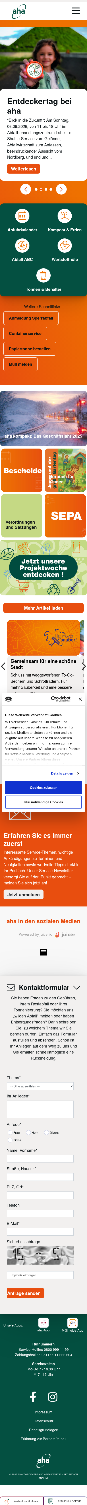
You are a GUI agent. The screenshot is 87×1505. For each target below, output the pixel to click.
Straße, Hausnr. (21, 1168)
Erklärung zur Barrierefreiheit (43, 1438)
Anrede (14, 1124)
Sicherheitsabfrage (23, 1241)
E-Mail (13, 1223)
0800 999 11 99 (56, 1349)
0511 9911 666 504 (56, 1354)
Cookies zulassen (43, 787)
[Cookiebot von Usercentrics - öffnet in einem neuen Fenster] (52, 699)
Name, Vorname (22, 1150)
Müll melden (20, 364)
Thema (14, 1077)
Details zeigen (62, 773)
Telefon (13, 1205)
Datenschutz (44, 1420)
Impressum (43, 1412)
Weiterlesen (23, 168)
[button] (25, 189)
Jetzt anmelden (23, 894)
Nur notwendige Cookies (43, 802)
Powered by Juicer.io (35, 934)
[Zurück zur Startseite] (19, 11)
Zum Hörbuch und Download (62, 491)
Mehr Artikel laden (43, 608)
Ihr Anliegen (18, 1096)
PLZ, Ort (15, 1186)
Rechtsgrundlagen (43, 1429)
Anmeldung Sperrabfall (31, 318)
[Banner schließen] (80, 699)
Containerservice (25, 333)
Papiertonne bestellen (30, 349)
